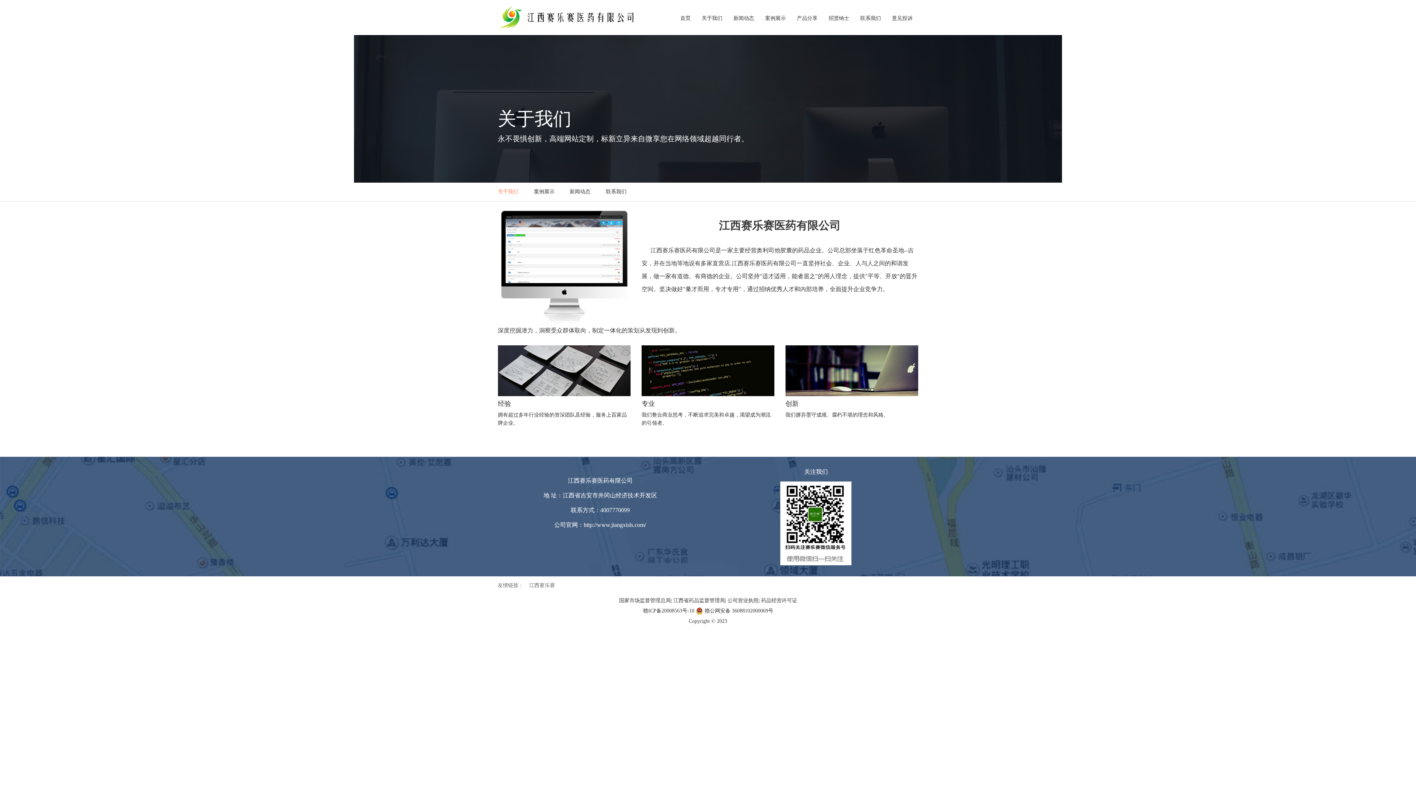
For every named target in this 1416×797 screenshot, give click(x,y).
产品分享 (807, 18)
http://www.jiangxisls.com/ (615, 525)
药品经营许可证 (779, 600)
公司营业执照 (743, 600)
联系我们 (870, 18)
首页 (685, 18)
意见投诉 (902, 18)
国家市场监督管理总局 (645, 600)
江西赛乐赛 (542, 585)
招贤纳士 (839, 18)
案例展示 (775, 18)
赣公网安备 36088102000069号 (739, 611)
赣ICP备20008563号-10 (668, 611)
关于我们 (712, 18)
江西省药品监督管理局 (699, 600)
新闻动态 (743, 18)
